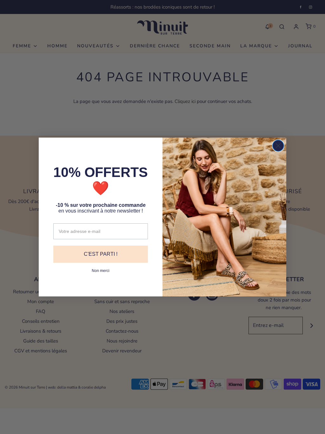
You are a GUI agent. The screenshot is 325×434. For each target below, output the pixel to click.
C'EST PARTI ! (100, 254)
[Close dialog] (278, 145)
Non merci (100, 270)
